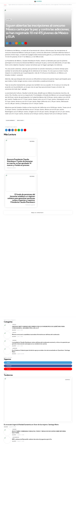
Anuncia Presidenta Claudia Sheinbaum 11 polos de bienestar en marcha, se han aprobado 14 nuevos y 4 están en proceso (20, 162)
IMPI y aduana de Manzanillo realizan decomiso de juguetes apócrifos (32, 439)
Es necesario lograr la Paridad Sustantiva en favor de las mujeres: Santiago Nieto (31, 424)
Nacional (8, 19)
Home (5, 4)
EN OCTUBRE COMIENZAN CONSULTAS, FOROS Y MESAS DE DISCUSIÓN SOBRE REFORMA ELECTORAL (39, 432)
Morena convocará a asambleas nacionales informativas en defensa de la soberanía (35, 334)
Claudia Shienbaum (10, 120)
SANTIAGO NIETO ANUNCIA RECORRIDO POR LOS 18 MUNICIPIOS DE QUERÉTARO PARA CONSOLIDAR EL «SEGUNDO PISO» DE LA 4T (38, 327)
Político (14, 324)
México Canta (20, 120)
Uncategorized (16, 437)
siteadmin (14, 330)
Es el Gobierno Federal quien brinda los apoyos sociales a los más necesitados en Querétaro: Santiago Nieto (41, 351)
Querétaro (15, 348)
